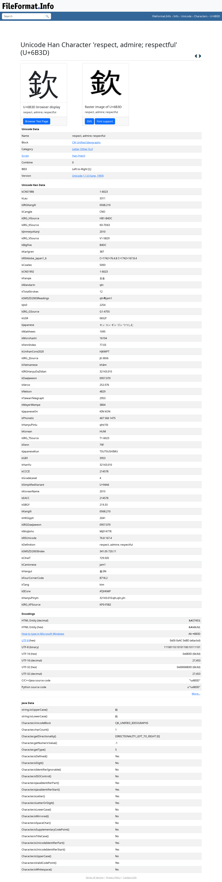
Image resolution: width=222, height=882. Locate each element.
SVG (89, 121)
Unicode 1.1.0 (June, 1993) (88, 176)
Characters (201, 16)
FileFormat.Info (161, 16)
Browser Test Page (36, 121)
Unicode (186, 16)
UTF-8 (25, 640)
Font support (105, 121)
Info (176, 16)
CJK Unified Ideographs (86, 142)
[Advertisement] (113, 30)
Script (25, 156)
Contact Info (130, 877)
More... (196, 694)
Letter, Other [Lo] (82, 149)
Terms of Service (95, 877)
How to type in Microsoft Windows (43, 634)
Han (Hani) (78, 156)
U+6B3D (215, 16)
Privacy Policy (113, 877)
